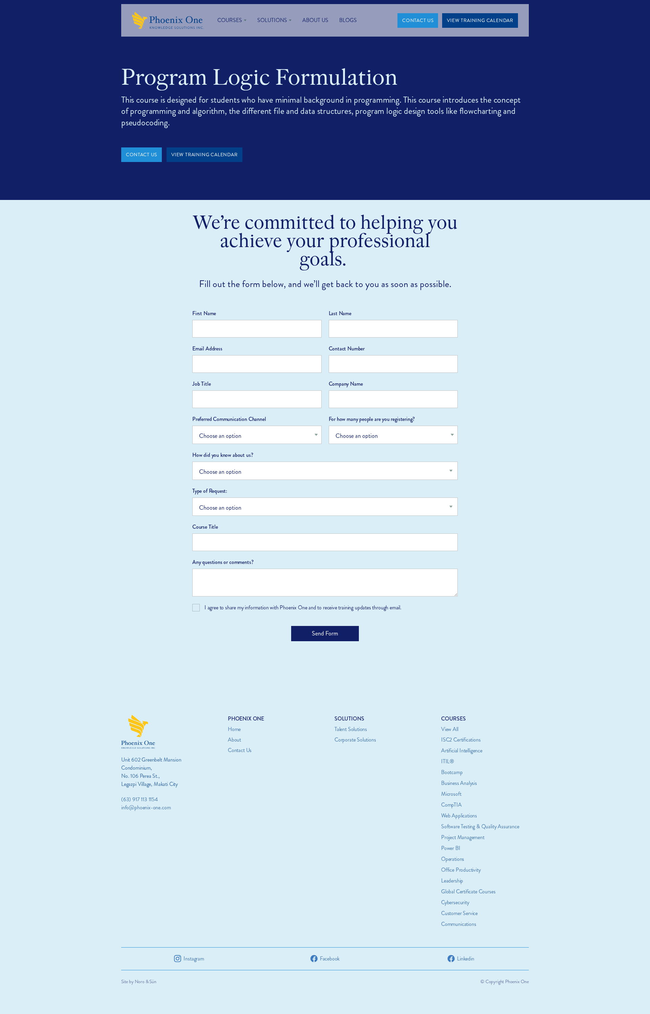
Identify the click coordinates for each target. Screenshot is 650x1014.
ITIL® (447, 761)
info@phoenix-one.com (146, 807)
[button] (232, 20)
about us (315, 20)
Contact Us (240, 750)
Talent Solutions (350, 729)
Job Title (201, 384)
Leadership (452, 881)
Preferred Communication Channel (229, 419)
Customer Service (459, 913)
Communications (458, 924)
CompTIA (451, 805)
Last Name (340, 313)
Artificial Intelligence (461, 750)
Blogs (348, 20)
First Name (204, 313)
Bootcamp (452, 772)
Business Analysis (459, 783)
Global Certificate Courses (468, 891)
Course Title (205, 527)
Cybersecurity (455, 902)
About (234, 740)
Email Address (207, 348)
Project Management (462, 837)
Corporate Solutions (355, 740)
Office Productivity (461, 870)
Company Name (346, 384)
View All (449, 729)
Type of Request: (209, 491)
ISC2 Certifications (461, 740)
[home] (168, 20)
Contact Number (347, 348)
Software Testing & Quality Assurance (480, 826)
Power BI (450, 848)
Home (234, 729)
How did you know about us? (222, 455)
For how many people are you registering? (372, 419)
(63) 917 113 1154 (139, 799)
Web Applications (459, 815)
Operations (452, 859)
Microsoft (451, 794)
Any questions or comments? (222, 562)
